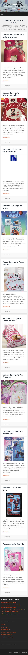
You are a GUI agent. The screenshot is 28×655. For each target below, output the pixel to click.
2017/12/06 (7, 198)
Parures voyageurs (7, 634)
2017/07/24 (7, 424)
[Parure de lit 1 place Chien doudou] (14, 337)
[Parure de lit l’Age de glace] (14, 227)
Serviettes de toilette (7, 637)
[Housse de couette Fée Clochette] (14, 398)
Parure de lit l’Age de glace (12, 206)
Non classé (5, 627)
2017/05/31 (7, 480)
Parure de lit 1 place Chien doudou (12, 319)
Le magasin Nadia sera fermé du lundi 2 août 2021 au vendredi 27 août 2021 (13, 610)
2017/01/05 (7, 536)
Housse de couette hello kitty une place (13, 35)
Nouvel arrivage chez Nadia (9, 607)
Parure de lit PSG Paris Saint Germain (13, 150)
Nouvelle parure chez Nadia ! (9, 602)
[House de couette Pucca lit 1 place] (14, 280)
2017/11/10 (7, 254)
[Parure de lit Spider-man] (14, 506)
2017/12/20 (7, 142)
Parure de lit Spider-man (12, 488)
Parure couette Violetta (13, 544)
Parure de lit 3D (6, 629)
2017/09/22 (7, 311)
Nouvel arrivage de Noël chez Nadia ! (11, 605)
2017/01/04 (7, 592)
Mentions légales (20, 652)
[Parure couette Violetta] (14, 560)
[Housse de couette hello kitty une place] (14, 51)
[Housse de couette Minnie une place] (14, 109)
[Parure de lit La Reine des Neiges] (14, 449)
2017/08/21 (7, 367)
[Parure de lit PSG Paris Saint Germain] (14, 158)
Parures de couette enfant (9, 632)
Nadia (14, 4)
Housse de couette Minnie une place (11, 94)
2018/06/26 (7, 85)
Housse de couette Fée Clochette (13, 376)
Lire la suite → (6, 81)
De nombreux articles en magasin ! (11, 614)
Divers (3, 624)
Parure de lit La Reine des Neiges (13, 432)
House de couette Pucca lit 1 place (13, 263)
